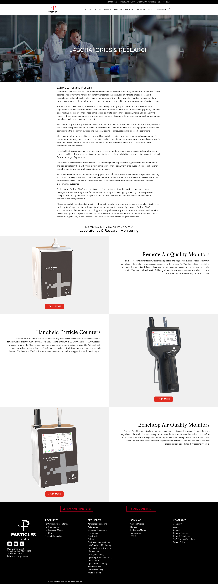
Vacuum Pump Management (76, 509)
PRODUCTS (94, 10)
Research (161, 10)
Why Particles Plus (123, 10)
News (151, 10)
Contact (166, 2)
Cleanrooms (112, 2)
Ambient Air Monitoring (146, 2)
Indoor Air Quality (127, 2)
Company (140, 10)
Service (107, 10)
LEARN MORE (54, 306)
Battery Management (141, 509)
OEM (159, 2)
